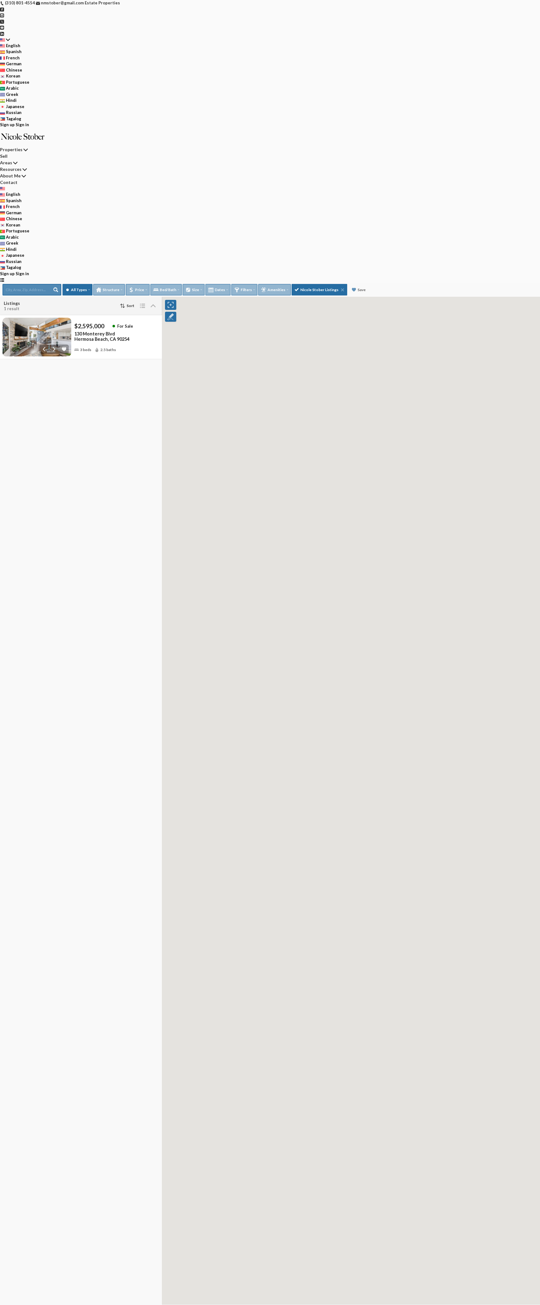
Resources (11, 169)
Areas (6, 162)
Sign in (22, 124)
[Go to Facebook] (2, 9)
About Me (10, 175)
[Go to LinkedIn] (2, 33)
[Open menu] (2, 280)
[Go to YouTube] (2, 27)
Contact (9, 182)
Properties (11, 149)
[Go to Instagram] (2, 14)
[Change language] (5, 40)
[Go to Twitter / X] (2, 21)
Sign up (7, 124)
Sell (4, 156)
